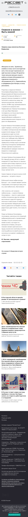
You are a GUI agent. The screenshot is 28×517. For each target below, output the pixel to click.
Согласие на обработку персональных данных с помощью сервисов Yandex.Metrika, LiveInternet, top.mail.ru (13, 481)
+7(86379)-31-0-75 (14, 7)
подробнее (10, 507)
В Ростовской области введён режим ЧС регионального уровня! (13, 298)
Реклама (4, 420)
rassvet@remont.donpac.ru (14, 11)
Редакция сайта (6, 418)
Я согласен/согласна (14, 514)
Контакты (4, 415)
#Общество (7, 60)
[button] (5, 268)
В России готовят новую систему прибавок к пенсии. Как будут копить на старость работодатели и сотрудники (14, 395)
